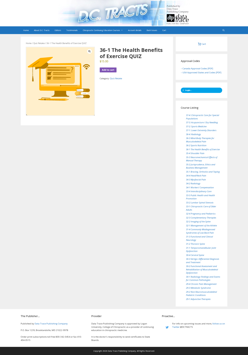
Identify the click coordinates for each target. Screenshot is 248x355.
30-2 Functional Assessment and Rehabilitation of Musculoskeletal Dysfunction (202, 269)
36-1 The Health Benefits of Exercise (203, 149)
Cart (164, 30)
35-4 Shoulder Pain (195, 153)
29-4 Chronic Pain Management (201, 283)
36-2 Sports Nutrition (196, 145)
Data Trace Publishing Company (51, 323)
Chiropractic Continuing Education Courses (101, 30)
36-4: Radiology (193, 134)
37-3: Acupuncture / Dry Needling (202, 122)
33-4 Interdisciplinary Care (198, 191)
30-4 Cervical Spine (195, 255)
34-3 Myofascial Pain (196, 179)
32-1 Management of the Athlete (201, 225)
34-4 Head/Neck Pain (196, 175)
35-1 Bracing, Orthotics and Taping (203, 171)
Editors (58, 30)
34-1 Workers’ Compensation (200, 187)
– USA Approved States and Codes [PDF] (201, 72)
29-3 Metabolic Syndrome (198, 287)
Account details (134, 30)
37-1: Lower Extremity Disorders (201, 130)
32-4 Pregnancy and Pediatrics (200, 213)
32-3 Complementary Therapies (201, 217)
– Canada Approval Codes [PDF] (197, 68)
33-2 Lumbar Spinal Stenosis (199, 202)
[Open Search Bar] (223, 30)
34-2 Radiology (193, 183)
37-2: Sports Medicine (196, 126)
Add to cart (108, 69)
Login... (188, 90)
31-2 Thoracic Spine (195, 243)
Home (26, 30)
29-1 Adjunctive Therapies (198, 299)
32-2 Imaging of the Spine (198, 221)
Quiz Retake (39, 43)
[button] (122, 30)
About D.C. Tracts (41, 30)
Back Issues (152, 30)
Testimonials (72, 30)
